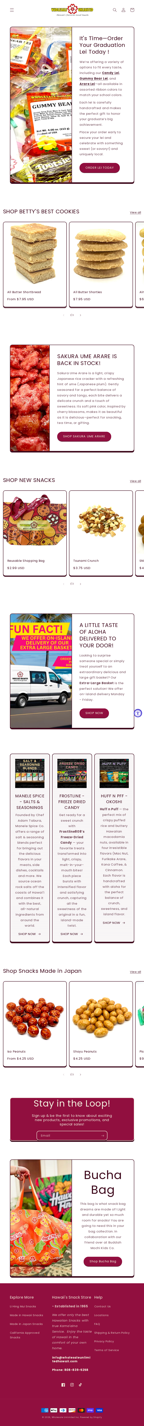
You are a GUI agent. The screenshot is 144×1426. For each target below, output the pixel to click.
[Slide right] (80, 315)
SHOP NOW (94, 713)
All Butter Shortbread (24, 292)
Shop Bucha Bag (103, 1261)
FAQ (97, 1324)
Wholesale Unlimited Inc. (66, 1417)
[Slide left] (63, 315)
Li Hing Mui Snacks (23, 1306)
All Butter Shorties (87, 292)
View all (135, 212)
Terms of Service (106, 1350)
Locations (101, 1315)
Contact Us (102, 1306)
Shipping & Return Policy (112, 1333)
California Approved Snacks (25, 1335)
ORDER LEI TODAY (100, 168)
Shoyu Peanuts (85, 1051)
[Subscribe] (102, 1135)
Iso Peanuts (16, 1051)
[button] (12, 10)
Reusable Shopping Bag (26, 561)
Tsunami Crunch (86, 561)
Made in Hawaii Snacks (26, 1315)
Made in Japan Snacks (26, 1324)
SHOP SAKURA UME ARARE (84, 436)
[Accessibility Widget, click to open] (138, 713)
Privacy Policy (104, 1341)
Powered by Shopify (91, 1417)
